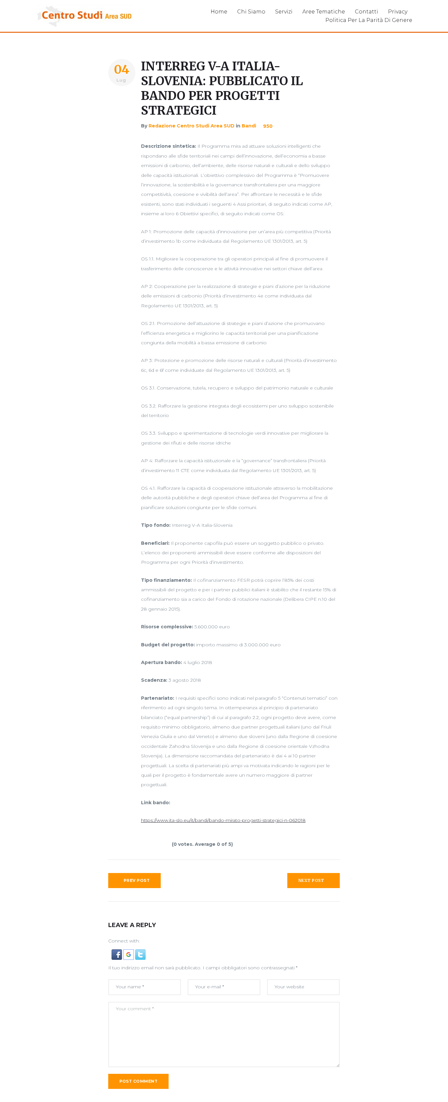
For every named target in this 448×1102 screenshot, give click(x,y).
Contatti (366, 12)
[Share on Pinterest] (121, 153)
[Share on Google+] (121, 128)
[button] (117, 954)
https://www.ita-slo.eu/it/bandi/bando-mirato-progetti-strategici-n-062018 (223, 820)
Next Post (311, 880)
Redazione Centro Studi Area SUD (191, 126)
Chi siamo (251, 12)
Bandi (249, 126)
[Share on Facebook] (121, 103)
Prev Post (137, 880)
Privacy (397, 12)
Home (219, 12)
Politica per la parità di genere (368, 20)
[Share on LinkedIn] (121, 140)
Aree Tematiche (323, 12)
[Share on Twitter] (121, 115)
